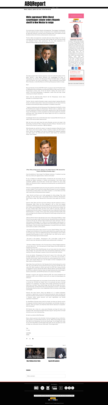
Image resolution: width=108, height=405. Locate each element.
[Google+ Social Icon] (79, 68)
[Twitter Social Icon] (76, 68)
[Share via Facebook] (26, 338)
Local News (28, 332)
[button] (76, 16)
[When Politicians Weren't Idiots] (35, 353)
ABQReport (35, 3)
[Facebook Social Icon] (73, 68)
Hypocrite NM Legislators (54, 361)
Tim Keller (28, 330)
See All (64, 345)
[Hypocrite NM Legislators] (56, 353)
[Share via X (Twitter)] (29, 338)
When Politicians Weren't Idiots (33, 361)
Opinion (27, 334)
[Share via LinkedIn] (33, 338)
